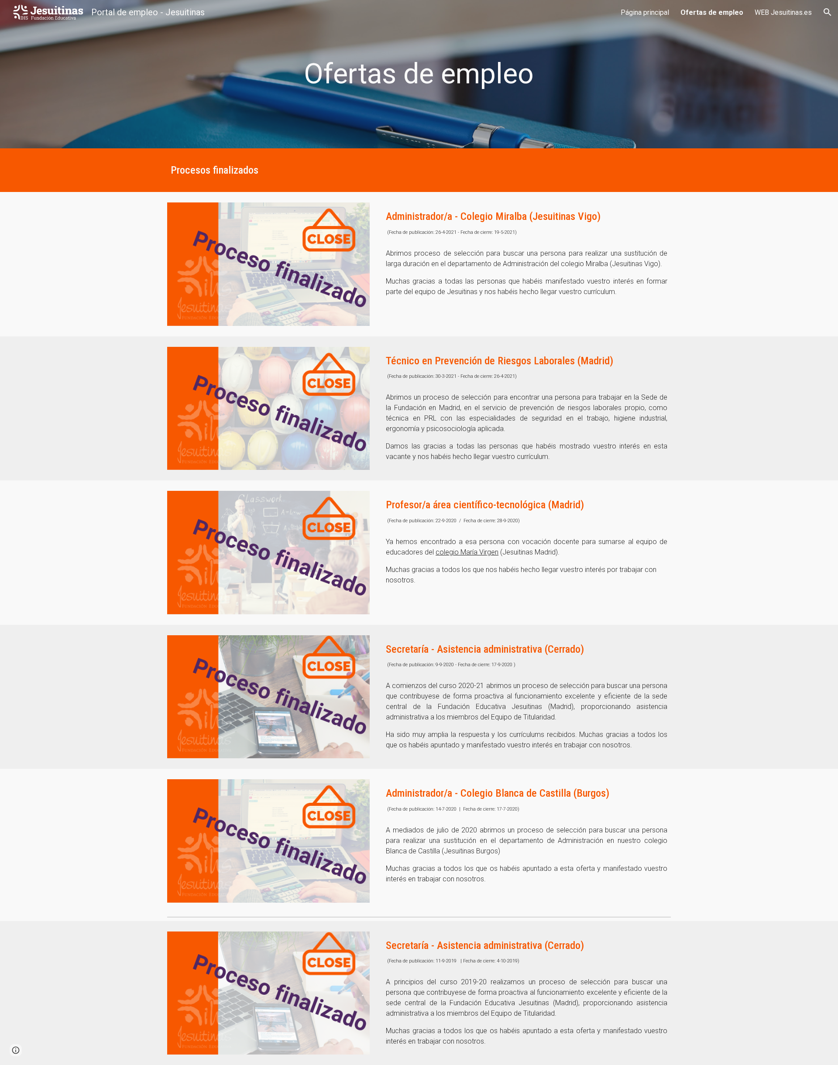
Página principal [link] (645, 12)
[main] (419, 74)
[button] (827, 12)
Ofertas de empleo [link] (711, 12)
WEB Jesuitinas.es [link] (783, 12)
